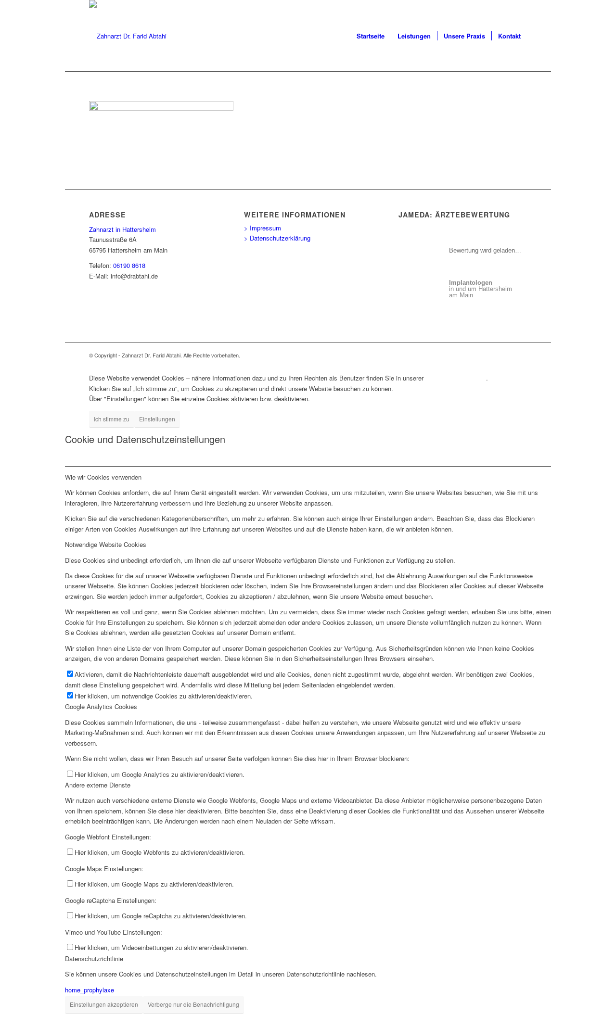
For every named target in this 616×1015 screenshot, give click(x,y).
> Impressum (262, 227)
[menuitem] (370, 36)
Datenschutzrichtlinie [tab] (94, 958)
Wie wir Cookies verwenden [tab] (103, 477)
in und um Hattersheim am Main (480, 289)
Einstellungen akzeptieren (104, 1004)
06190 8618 (129, 265)
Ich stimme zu (111, 419)
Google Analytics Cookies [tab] (101, 706)
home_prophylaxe (89, 989)
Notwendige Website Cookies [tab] (105, 544)
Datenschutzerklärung (455, 377)
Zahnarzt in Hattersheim (122, 229)
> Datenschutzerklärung (277, 237)
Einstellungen (157, 419)
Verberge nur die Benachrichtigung (193, 1004)
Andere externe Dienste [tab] (97, 784)
